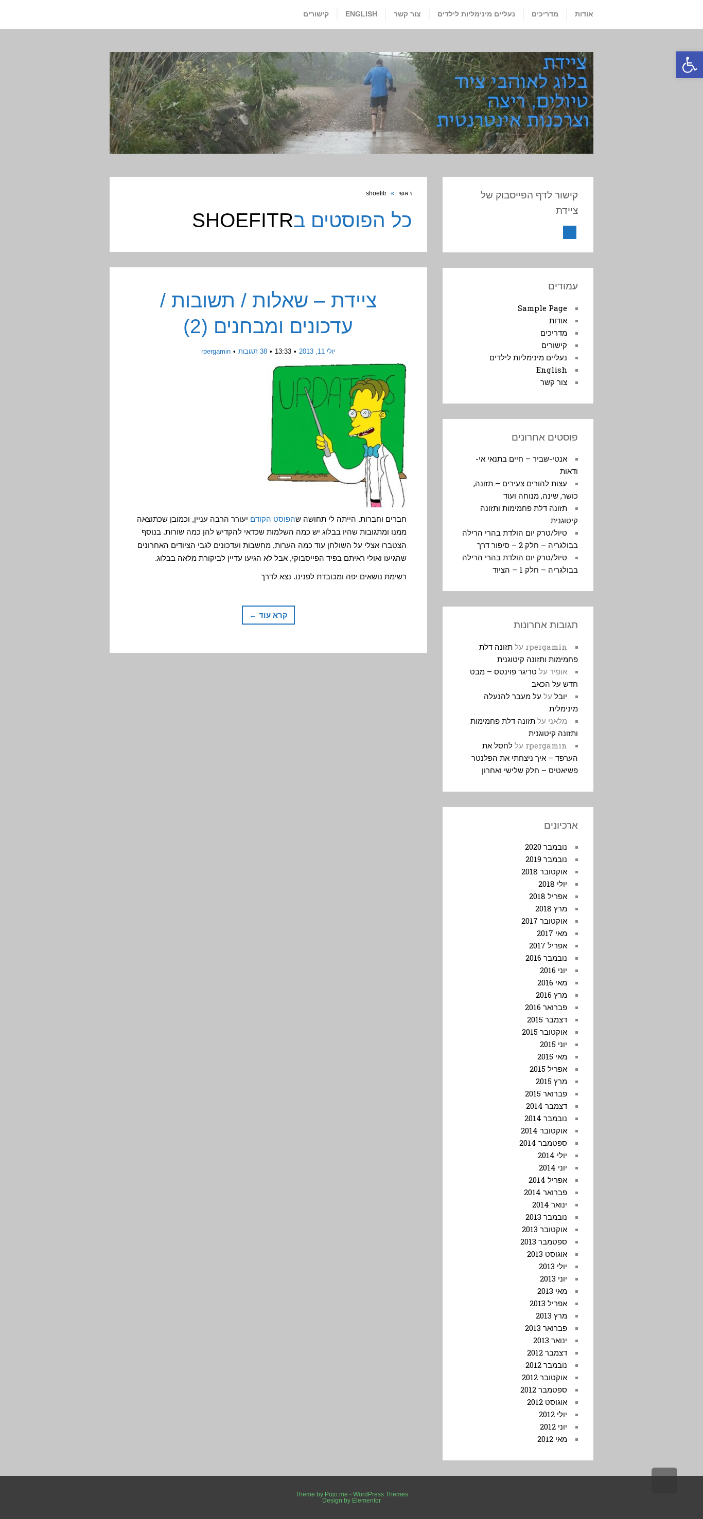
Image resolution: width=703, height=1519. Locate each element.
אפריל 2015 (548, 1069)
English (551, 369)
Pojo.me (336, 1494)
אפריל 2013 (548, 1303)
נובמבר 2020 (546, 846)
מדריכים (553, 332)
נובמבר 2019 (546, 859)
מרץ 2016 (551, 995)
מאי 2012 (552, 1439)
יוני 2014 (553, 1167)
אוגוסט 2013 (547, 1254)
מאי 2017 (552, 933)
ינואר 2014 (549, 1204)
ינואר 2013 (550, 1340)
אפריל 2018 (548, 896)
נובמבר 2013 (546, 1217)
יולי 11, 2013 (317, 351)
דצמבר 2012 (547, 1352)
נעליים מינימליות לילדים (528, 357)
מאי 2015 (552, 1056)
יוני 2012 (553, 1426)
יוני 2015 (553, 1044)
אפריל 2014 (548, 1180)
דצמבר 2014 (546, 1106)
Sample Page (542, 308)
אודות (558, 320)
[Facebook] (569, 232)
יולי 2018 (552, 884)
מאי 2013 (552, 1291)
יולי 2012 (553, 1414)
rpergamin (216, 351)
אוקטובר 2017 (544, 921)
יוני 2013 (553, 1278)
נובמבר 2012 (546, 1365)
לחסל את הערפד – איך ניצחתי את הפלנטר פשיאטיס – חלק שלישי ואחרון (524, 757)
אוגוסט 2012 (547, 1402)
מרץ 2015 (551, 1081)
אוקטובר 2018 (544, 871)
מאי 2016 (552, 982)
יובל (560, 696)
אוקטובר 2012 (544, 1377)
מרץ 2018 (551, 908)
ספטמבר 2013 (543, 1241)
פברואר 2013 (546, 1328)
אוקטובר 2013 (544, 1229)
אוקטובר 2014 (544, 1130)
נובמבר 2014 (545, 1118)
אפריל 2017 (548, 945)
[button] (689, 64)
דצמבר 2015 (547, 1019)
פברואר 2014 (545, 1192)
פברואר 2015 (546, 1093)
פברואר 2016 (546, 1007)
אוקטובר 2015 (544, 1032)
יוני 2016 (553, 970)
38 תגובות (252, 351)
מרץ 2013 (551, 1315)
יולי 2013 (553, 1266)
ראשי (405, 193)
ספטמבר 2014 (543, 1143)
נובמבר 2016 (546, 958)
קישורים (554, 345)
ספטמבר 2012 (543, 1389)
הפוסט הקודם (272, 519)
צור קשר (553, 382)
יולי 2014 (552, 1155)
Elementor (366, 1500)
